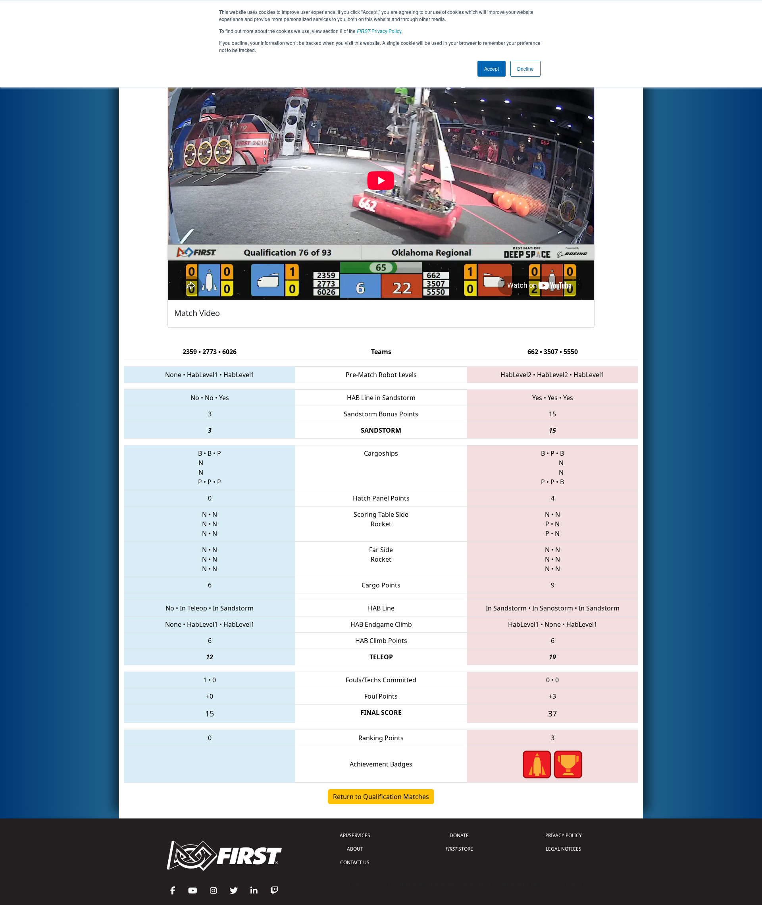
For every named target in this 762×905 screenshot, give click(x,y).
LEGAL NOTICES (563, 848)
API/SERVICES (355, 835)
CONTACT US (354, 862)
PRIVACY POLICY (563, 835)
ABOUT (355, 848)
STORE (459, 848)
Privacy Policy (379, 30)
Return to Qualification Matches (381, 796)
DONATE (459, 835)
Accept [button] (491, 68)
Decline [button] (525, 68)
